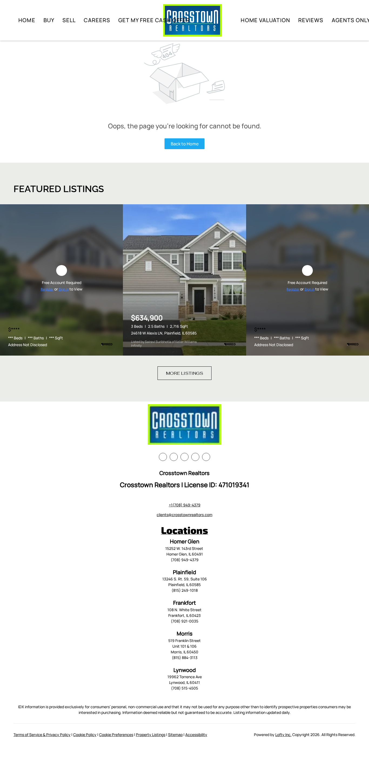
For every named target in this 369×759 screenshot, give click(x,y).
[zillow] (184, 457)
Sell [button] (69, 20)
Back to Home (185, 144)
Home (26, 20)
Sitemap (175, 734)
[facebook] (163, 457)
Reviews (311, 20)
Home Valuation (265, 20)
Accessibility (196, 734)
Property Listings (150, 734)
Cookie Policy (84, 734)
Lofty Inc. (283, 734)
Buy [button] (48, 20)
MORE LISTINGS (184, 373)
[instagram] (195, 457)
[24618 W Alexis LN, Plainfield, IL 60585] (184, 280)
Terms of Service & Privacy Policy (42, 734)
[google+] (206, 457)
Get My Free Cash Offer (154, 20)
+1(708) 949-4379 (184, 504)
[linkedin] (174, 457)
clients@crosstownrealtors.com (184, 514)
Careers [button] (97, 20)
